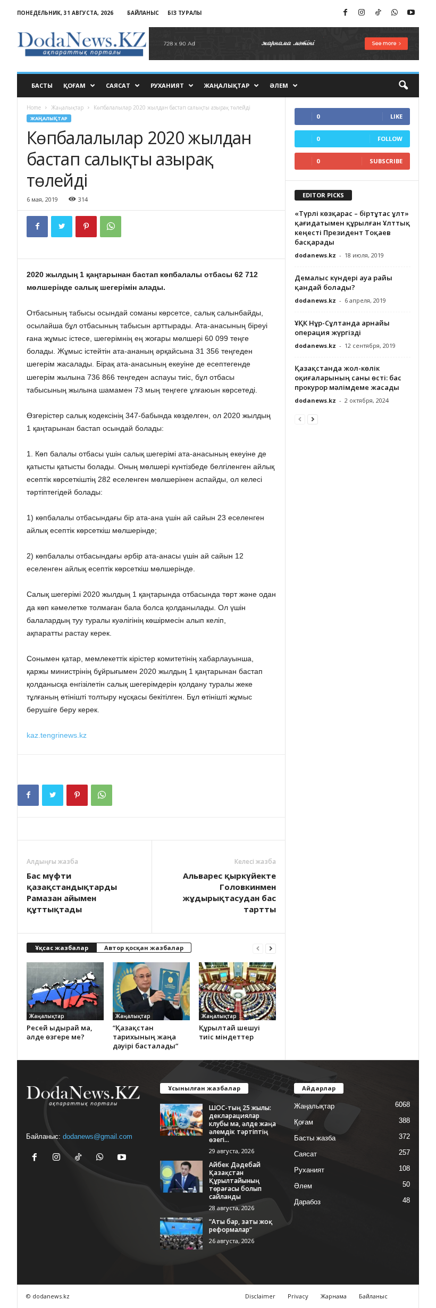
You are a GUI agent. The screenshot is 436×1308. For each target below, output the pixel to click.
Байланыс (143, 12)
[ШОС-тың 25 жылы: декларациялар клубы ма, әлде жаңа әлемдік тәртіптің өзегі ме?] (181, 1120)
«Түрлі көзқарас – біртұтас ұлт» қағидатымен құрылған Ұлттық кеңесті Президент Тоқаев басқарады (352, 228)
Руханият (167, 85)
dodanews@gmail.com (97, 1136)
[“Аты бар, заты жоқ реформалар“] (181, 1233)
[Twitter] (61, 226)
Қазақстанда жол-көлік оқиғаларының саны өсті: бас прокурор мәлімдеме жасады (348, 377)
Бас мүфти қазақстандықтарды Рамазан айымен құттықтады (72, 892)
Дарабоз (307, 1202)
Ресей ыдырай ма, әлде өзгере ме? (60, 1032)
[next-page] (270, 948)
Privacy (298, 1296)
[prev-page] (258, 948)
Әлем (279, 85)
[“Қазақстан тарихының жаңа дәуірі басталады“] (151, 991)
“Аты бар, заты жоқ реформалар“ (240, 1225)
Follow (390, 139)
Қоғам (74, 85)
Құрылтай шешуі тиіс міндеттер (229, 1032)
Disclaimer (260, 1296)
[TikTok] (378, 13)
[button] (403, 85)
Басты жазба (315, 1138)
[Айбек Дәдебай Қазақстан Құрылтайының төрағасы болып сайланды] (181, 1177)
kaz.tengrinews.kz (57, 735)
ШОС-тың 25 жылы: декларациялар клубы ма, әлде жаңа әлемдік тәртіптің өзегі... (242, 1123)
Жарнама (334, 1296)
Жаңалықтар (226, 85)
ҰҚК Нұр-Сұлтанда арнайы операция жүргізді (342, 327)
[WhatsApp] (394, 13)
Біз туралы (184, 12)
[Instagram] (361, 13)
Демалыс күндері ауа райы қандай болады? (343, 282)
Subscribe (386, 161)
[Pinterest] (86, 226)
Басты (42, 85)
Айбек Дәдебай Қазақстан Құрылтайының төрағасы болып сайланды (235, 1180)
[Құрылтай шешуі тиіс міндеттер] (237, 991)
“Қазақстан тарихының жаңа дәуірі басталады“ (145, 1037)
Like (396, 116)
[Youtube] (411, 13)
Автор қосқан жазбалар (143, 948)
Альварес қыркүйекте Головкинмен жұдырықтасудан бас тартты (229, 892)
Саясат (118, 85)
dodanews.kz (315, 255)
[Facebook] (345, 13)
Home (34, 107)
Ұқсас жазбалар (61, 948)
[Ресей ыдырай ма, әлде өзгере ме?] (65, 991)
